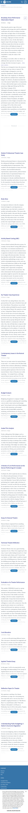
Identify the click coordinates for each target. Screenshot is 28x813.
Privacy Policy (4, 786)
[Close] (25, 791)
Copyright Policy (4, 780)
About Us (3, 770)
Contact (2, 772)
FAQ (1, 774)
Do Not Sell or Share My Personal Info (13, 810)
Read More (14, 187)
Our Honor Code (4, 784)
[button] (2, 2)
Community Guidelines (5, 782)
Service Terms (4, 788)
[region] (14, 801)
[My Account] (26, 1)
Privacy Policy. (15, 808)
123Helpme (3, 5)
